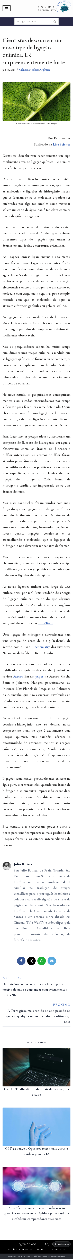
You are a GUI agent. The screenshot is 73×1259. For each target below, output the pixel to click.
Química (45, 69)
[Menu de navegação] (7, 8)
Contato (58, 1249)
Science (18, 676)
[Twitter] (31, 961)
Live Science (61, 144)
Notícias (34, 69)
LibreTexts (45, 623)
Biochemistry (41, 647)
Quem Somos (27, 1244)
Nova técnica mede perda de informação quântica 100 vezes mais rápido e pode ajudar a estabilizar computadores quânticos (36, 1213)
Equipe (49, 1244)
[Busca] (55, 21)
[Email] (52, 961)
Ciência (23, 69)
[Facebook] (21, 961)
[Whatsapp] (41, 961)
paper (39, 676)
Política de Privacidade (25, 1249)
